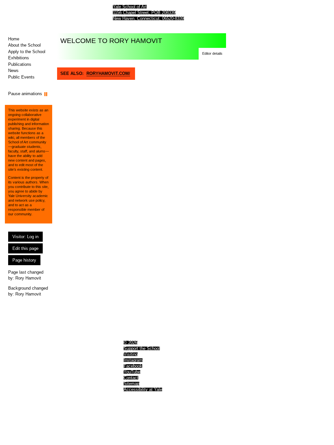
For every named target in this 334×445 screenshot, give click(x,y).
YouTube (132, 371)
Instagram (133, 360)
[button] (212, 54)
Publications (19, 64)
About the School (24, 45)
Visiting (131, 354)
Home (13, 38)
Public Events (21, 77)
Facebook (133, 366)
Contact (131, 377)
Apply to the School (26, 51)
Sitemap (131, 383)
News (13, 70)
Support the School (142, 348)
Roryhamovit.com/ (108, 73)
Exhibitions (18, 57)
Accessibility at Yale (143, 389)
